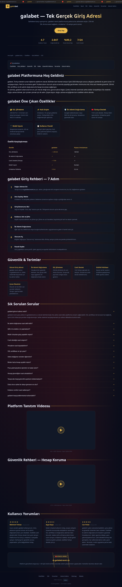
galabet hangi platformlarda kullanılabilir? (61, 396)
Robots (81, 576)
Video (90, 6)
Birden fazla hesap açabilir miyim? (61, 362)
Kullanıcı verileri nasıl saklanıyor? (61, 390)
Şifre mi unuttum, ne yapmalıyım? (61, 329)
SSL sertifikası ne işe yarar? (61, 351)
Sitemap (74, 576)
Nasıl (82, 6)
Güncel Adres (112, 6)
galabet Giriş (18, 55)
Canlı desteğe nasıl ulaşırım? (61, 340)
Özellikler (76, 6)
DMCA (65, 580)
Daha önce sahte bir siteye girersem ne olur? (61, 385)
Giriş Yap (61, 30)
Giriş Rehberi (35, 55)
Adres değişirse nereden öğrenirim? (61, 357)
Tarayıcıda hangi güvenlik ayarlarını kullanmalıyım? (61, 379)
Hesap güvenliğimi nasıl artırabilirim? (61, 373)
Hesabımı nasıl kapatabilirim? (61, 346)
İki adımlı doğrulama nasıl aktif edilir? (61, 323)
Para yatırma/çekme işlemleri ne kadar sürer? (61, 368)
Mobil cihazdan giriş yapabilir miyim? (61, 335)
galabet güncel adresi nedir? (61, 311)
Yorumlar (103, 6)
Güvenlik (96, 6)
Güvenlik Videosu (47, 66)
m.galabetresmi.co (61, 560)
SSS (86, 6)
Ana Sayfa (10, 55)
